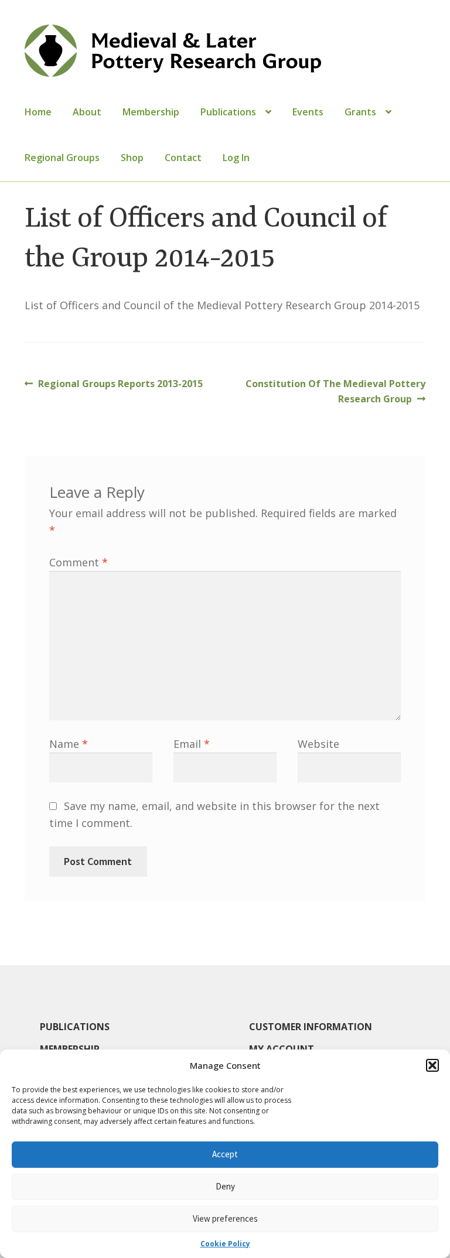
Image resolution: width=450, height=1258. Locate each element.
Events (307, 111)
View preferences (225, 1218)
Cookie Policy (225, 1244)
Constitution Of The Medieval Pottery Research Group (335, 391)
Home (38, 111)
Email (191, 744)
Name (68, 744)
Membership (150, 111)
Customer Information (310, 1026)
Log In (236, 157)
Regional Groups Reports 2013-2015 (120, 384)
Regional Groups (62, 157)
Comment (78, 562)
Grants (360, 111)
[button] (432, 1065)
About (87, 111)
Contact (183, 157)
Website (318, 744)
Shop (132, 157)
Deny (225, 1186)
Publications (228, 111)
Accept (225, 1154)
